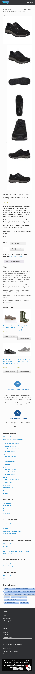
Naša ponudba (7, 618)
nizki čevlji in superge (11, 456)
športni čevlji (8, 482)
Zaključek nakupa (8, 637)
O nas (4, 615)
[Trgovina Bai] (5, 2)
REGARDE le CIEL (8, 488)
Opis (7, 261)
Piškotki (5, 654)
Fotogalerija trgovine (8, 621)
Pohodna (7, 597)
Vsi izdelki (17, 427)
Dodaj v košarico (17, 249)
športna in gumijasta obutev (11, 602)
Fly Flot (5, 546)
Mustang (5, 493)
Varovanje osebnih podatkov (11, 651)
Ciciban (5, 526)
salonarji (7, 459)
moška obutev (11, 9)
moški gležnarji (7, 505)
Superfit (5, 528)
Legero (5, 478)
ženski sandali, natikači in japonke (14, 449)
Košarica (5, 635)
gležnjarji (7, 464)
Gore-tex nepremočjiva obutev (13, 479)
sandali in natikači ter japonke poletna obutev (15, 599)
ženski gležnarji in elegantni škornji (13, 439)
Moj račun (5, 632)
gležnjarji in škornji (10, 451)
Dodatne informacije (16, 261)
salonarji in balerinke (10, 446)
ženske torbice (24, 602)
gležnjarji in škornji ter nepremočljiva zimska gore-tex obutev (19, 588)
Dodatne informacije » (18, 667)
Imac (4, 467)
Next (4, 490)
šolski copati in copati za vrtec (12, 531)
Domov (5, 9)
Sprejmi (18, 669)
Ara (4, 454)
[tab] (7, 261)
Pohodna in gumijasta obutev (19, 597)
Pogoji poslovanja (8, 648)
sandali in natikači (10, 461)
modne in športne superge (12, 443)
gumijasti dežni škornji (9, 534)
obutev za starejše (8, 549)
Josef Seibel (19, 9)
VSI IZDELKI (7, 437)
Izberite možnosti (10, 336)
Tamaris (5, 442)
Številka (5, 243)
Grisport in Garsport (8, 566)
